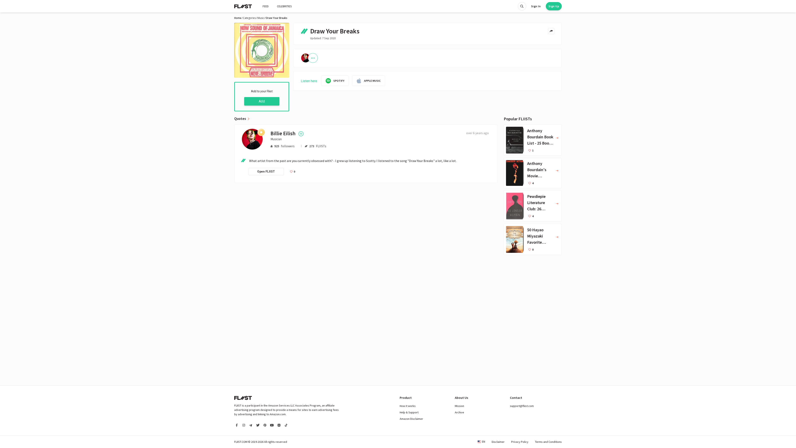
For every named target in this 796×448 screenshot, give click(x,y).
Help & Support (409, 412)
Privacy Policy (519, 442)
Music (260, 18)
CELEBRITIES (284, 6)
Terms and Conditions (548, 442)
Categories (249, 18)
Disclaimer (498, 442)
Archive (459, 412)
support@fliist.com (522, 406)
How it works (408, 406)
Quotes (240, 118)
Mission (459, 406)
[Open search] (522, 6)
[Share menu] (551, 31)
